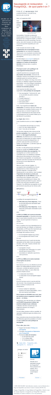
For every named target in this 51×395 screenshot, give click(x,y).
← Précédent (21, 377)
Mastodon (24, 353)
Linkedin (21, 357)
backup (30, 345)
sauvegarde (30, 59)
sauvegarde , (21, 345)
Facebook (21, 355)
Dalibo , (22, 343)
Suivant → (38, 377)
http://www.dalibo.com (7, 59)
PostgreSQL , (32, 343)
